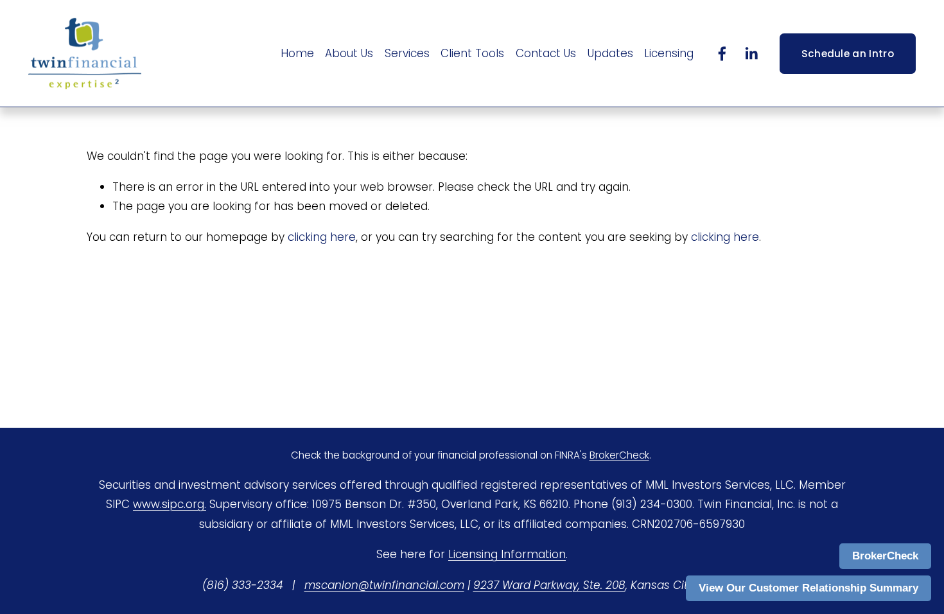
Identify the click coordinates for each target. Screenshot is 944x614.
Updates (610, 53)
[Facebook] (722, 53)
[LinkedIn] (751, 53)
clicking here (322, 237)
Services (407, 53)
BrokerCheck (885, 556)
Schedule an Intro (847, 53)
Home (297, 53)
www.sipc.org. (169, 504)
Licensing (669, 53)
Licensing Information (507, 554)
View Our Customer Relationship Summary (808, 588)
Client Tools (472, 53)
